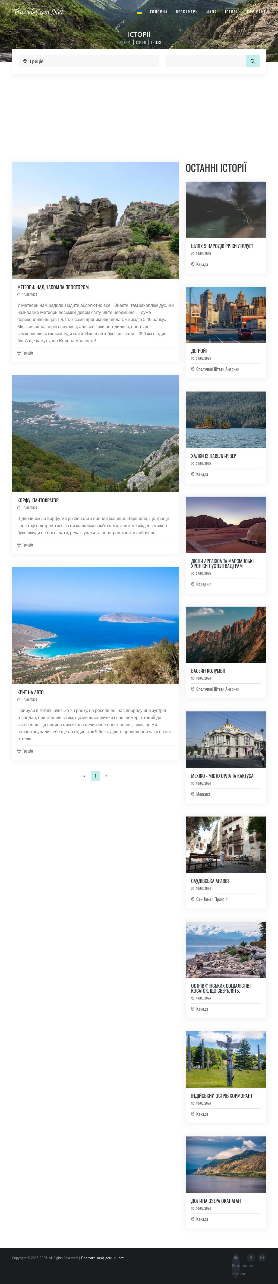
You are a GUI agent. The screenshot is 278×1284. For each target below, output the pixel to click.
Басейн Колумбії (208, 670)
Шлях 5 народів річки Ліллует (222, 245)
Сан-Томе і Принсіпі (212, 899)
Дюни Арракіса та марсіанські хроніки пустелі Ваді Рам (222, 563)
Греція (28, 352)
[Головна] (42, 11)
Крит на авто (30, 692)
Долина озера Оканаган (216, 1200)
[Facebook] (251, 1258)
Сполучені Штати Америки (217, 369)
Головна (159, 11)
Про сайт (256, 11)
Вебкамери (187, 11)
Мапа (211, 11)
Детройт (199, 350)
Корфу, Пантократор (38, 500)
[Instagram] (262, 1258)
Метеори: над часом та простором (53, 287)
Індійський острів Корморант (221, 1095)
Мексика (203, 794)
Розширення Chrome (236, 1269)
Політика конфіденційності (103, 1257)
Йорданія (203, 584)
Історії (232, 11)
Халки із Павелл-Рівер (213, 455)
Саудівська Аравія (210, 880)
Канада (202, 264)
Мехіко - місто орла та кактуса (222, 775)
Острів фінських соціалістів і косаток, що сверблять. (221, 988)
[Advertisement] (139, 115)
